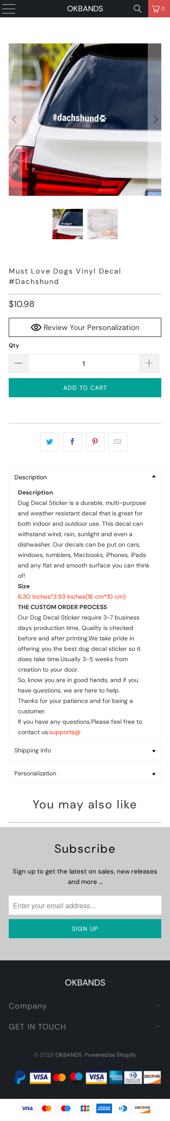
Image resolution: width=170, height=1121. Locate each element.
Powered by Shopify (110, 1054)
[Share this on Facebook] (72, 442)
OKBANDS (85, 8)
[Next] (155, 119)
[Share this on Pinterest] (95, 442)
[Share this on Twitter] (49, 442)
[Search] (137, 8)
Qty (14, 345)
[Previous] (15, 119)
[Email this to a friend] (118, 442)
